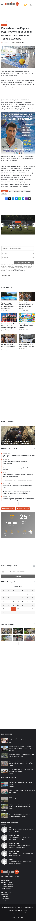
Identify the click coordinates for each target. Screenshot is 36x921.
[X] (9, 198)
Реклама (21, 913)
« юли (3, 617)
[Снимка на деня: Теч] (18, 631)
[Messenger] (16, 198)
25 (8, 608)
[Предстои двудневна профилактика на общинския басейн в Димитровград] (9, 296)
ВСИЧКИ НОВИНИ (9, 508)
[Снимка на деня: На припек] (29, 631)
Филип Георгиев (14, 835)
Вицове (5, 900)
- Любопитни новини (7, 886)
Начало (4, 21)
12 (13, 601)
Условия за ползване (12, 913)
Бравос (11, 859)
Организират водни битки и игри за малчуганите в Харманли (26, 325)
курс (22, 191)
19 (13, 605)
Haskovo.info (7, 42)
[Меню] (2, 5)
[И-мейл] (29, 198)
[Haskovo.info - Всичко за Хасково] (12, 4)
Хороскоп (5, 896)
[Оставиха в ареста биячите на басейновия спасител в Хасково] (9, 338)
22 (27, 605)
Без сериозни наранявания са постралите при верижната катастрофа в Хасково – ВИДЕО (20, 806)
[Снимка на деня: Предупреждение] (29, 638)
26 (13, 608)
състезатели (28, 191)
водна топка (16, 191)
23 (32, 605)
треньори (4, 193)
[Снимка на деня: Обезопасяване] (18, 638)
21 (22, 605)
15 (27, 601)
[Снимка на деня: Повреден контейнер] (6, 638)
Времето (5, 894)
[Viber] (26, 198)
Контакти (27, 913)
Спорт (15, 21)
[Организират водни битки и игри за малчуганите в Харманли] (27, 317)
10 (3, 601)
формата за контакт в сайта (18, 270)
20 (18, 605)
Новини (10, 21)
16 (32, 601)
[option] (18, 225)
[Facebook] (6, 198)
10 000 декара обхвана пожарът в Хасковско (21, 798)
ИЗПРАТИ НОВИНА (23, 508)
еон (10, 827)
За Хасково (6, 898)
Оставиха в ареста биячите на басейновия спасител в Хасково (8, 346)
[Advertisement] (18, 372)
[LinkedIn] (13, 198)
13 (18, 601)
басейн (10, 191)
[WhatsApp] (19, 198)
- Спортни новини (6, 888)
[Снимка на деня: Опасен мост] (6, 631)
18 (8, 605)
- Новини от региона (7, 884)
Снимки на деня (7, 892)
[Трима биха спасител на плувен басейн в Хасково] (27, 338)
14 (22, 601)
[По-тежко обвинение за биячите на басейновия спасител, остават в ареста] (27, 296)
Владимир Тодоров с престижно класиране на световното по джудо (18, 226)
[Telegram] (23, 198)
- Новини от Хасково (7, 882)
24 (3, 608)
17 (3, 605)
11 (8, 601)
